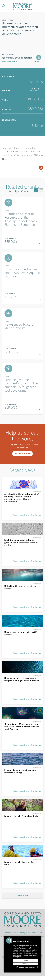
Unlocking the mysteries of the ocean (20, 587)
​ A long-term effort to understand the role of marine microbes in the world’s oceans (21, 726)
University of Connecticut (17, 57)
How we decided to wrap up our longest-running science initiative (21, 679)
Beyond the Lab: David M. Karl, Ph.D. (19, 863)
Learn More (21, 453)
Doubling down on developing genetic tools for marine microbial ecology (21, 542)
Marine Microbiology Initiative (23, 515)
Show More (22, 895)
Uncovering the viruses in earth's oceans (21, 633)
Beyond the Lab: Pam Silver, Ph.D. (21, 816)
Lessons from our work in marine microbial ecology (20, 771)
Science (38, 515)
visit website (9, 61)
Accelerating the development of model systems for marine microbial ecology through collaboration (21, 498)
